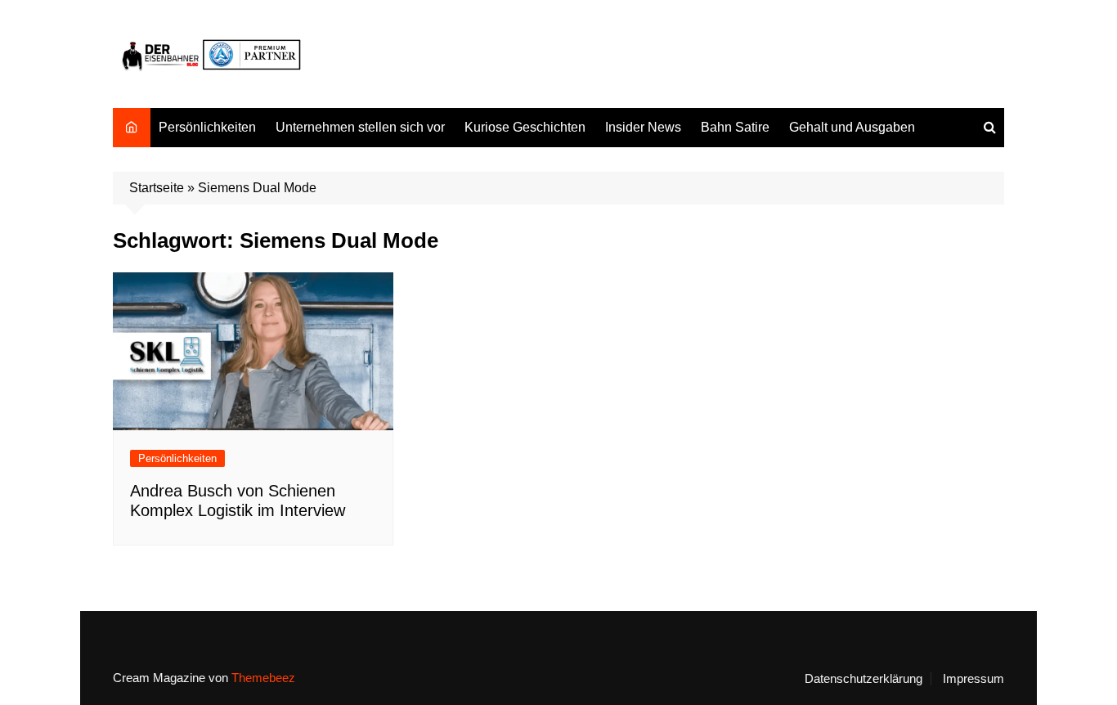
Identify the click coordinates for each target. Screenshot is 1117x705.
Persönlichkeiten (207, 127)
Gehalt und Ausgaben (852, 127)
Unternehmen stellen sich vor (360, 127)
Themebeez (263, 678)
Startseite (156, 188)
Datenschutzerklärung (863, 678)
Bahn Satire (735, 127)
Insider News (643, 127)
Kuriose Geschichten (524, 127)
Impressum (973, 678)
